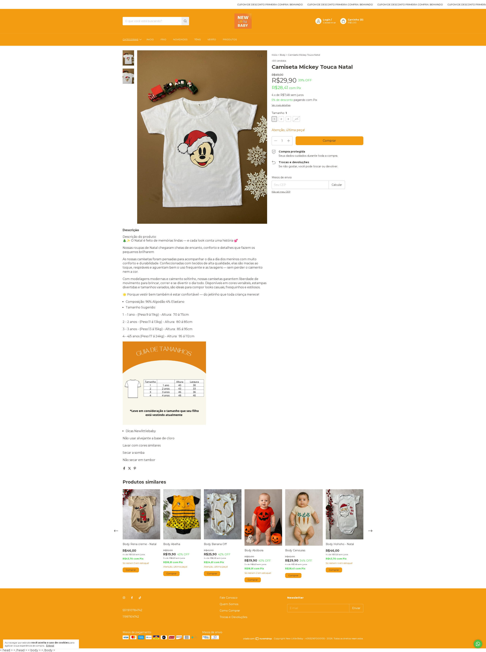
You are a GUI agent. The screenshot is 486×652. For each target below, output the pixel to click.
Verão (211, 39)
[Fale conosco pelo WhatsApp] (478, 644)
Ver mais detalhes (281, 105)
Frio (163, 39)
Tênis (197, 39)
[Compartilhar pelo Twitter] (130, 468)
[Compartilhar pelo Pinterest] (134, 468)
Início (274, 54)
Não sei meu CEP (281, 191)
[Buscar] (185, 21)
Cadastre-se (329, 22)
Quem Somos (229, 604)
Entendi (50, 645)
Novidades (180, 39)
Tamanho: (279, 113)
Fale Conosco (228, 597)
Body (283, 54)
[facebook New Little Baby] (132, 597)
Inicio (150, 39)
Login (326, 19)
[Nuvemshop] (257, 639)
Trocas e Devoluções (233, 617)
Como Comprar (230, 610)
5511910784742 (132, 610)
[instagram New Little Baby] (124, 597)
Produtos (230, 39)
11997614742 (131, 616)
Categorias (130, 39)
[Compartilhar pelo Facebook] (124, 468)
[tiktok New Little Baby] (140, 597)
